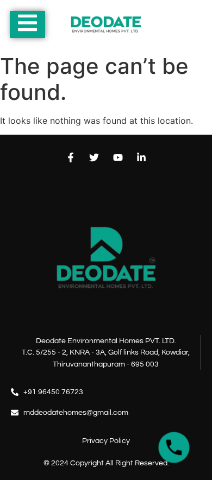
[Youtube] (117, 157)
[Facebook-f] (71, 157)
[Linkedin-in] (141, 157)
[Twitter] (94, 157)
